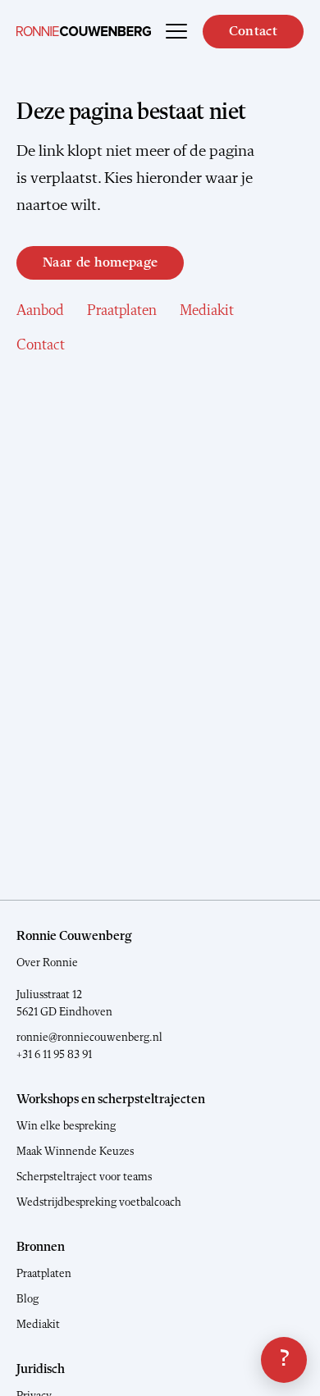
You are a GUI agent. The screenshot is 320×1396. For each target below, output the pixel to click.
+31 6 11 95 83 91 (54, 1055)
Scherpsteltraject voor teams (84, 1177)
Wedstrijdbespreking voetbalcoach (98, 1202)
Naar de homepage (100, 263)
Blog (27, 1299)
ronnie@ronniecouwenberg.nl (89, 1037)
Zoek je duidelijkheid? (284, 1360)
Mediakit (207, 310)
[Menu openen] (177, 31)
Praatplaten (122, 310)
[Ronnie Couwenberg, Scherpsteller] (83, 30)
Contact (253, 32)
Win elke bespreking (66, 1126)
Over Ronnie (47, 963)
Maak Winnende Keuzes (75, 1151)
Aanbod (40, 310)
